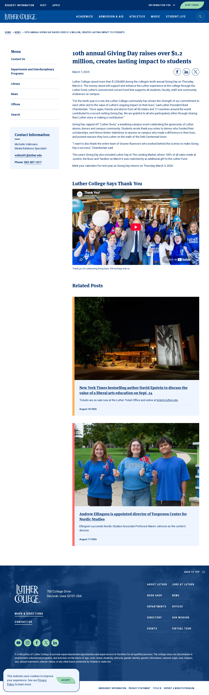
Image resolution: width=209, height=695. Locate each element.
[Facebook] (36, 642)
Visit (43, 5)
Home (8, 32)
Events (152, 628)
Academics (84, 16)
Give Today (192, 5)
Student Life (176, 16)
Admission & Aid (111, 16)
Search (15, 114)
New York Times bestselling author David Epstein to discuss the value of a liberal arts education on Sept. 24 (133, 390)
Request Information (19, 5)
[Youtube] (18, 642)
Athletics (137, 16)
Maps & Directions (29, 613)
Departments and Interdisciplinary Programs (32, 71)
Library (15, 83)
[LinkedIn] (55, 642)
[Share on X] (195, 72)
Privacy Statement (139, 688)
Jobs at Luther (183, 584)
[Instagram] (27, 642)
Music (155, 16)
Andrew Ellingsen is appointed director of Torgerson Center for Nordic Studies (133, 516)
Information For (160, 5)
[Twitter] (46, 642)
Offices (15, 104)
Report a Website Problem (179, 688)
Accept (66, 680)
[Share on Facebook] (177, 72)
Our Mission (180, 617)
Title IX (157, 688)
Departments (156, 606)
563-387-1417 (32, 162)
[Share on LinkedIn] (186, 72)
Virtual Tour (181, 628)
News (18, 32)
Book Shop (154, 595)
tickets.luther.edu (167, 400)
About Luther (157, 584)
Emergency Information (112, 688)
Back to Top (192, 572)
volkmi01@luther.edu (28, 155)
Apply (56, 5)
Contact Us (18, 59)
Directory (154, 617)
